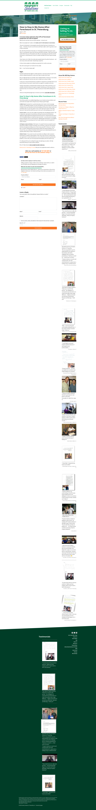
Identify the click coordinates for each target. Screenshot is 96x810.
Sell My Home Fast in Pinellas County (66, 81)
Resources (75, 643)
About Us (75, 641)
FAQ (71, 5)
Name (21, 211)
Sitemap (75, 652)
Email (40, 179)
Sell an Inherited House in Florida (70, 647)
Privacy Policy (74, 645)
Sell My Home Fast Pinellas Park (65, 77)
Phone (22, 179)
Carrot (41, 805)
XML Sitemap (74, 653)
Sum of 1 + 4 (22, 223)
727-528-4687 (73, 16)
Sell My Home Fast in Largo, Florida (66, 87)
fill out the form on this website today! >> (38, 152)
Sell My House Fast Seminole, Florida (66, 96)
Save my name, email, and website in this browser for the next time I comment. (37, 220)
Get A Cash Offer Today (68, 17)
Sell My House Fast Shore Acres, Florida (67, 83)
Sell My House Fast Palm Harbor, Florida (67, 89)
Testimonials (66, 5)
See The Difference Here (67, 39)
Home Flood (74, 650)
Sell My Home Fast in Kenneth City (66, 85)
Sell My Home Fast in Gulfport (65, 79)
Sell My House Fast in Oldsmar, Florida (66, 91)
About (75, 17)
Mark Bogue (23, 33)
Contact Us (46, 8)
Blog (76, 648)
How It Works (55, 5)
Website (21, 216)
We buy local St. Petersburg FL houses (27, 147)
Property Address (25, 175)
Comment (22, 196)
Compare (61, 5)
